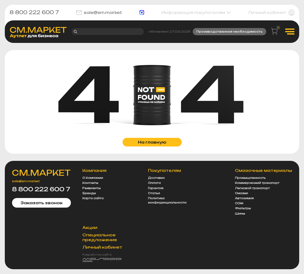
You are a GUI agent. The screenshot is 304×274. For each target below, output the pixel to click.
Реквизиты (91, 188)
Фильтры (243, 208)
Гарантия (155, 188)
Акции (89, 227)
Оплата (154, 183)
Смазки (241, 193)
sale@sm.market (103, 12)
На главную (152, 142)
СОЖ (239, 203)
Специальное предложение (99, 237)
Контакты (90, 183)
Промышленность (250, 178)
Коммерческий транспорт (257, 183)
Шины (240, 213)
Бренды (89, 193)
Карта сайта (93, 198)
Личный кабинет (267, 12)
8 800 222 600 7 (34, 12)
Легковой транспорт (252, 188)
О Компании (92, 178)
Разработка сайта (97, 254)
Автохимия (244, 198)
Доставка (156, 178)
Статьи (154, 193)
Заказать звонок (41, 202)
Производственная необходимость (229, 31)
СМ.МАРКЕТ (41, 173)
